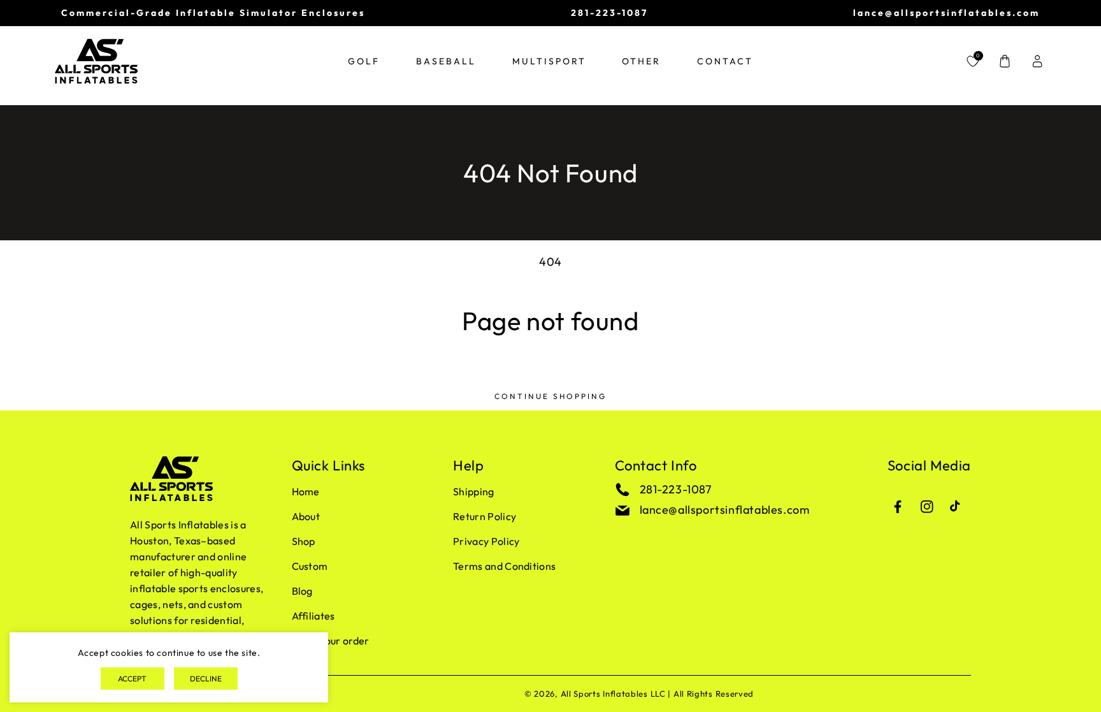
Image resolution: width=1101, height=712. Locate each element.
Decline (206, 678)
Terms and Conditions (504, 566)
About (306, 516)
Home (306, 491)
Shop (303, 541)
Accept (132, 678)
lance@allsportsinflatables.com (725, 509)
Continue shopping (550, 396)
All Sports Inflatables (604, 693)
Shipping (473, 491)
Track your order (331, 640)
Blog (302, 591)
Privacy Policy (486, 541)
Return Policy (484, 516)
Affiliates (313, 615)
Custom (310, 566)
